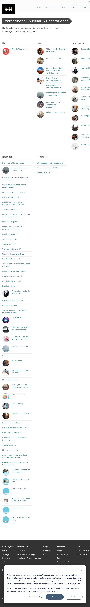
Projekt (46, 547)
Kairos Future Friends (65, 562)
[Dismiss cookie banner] (82, 570)
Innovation (6, 558)
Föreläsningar (62, 554)
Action (5, 562)
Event (59, 558)
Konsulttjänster (8, 547)
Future (5, 551)
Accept (54, 597)
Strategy (5, 554)
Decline (73, 597)
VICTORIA (21, 551)
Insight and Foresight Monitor (29, 558)
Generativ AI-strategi (26, 554)
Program (46, 551)
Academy (61, 547)
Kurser (59, 551)
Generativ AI (22, 547)
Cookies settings (36, 597)
